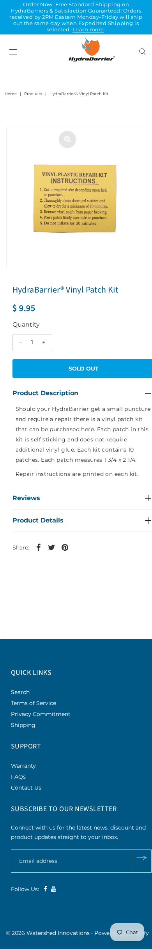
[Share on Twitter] (52, 547)
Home (11, 93)
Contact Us (26, 787)
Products (33, 93)
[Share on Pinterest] (65, 547)
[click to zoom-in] (67, 139)
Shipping (23, 724)
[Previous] (18, 139)
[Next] (37, 139)
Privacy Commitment (41, 714)
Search (20, 692)
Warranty (23, 765)
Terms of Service (33, 703)
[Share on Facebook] (38, 547)
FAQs (18, 776)
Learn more (88, 29)
